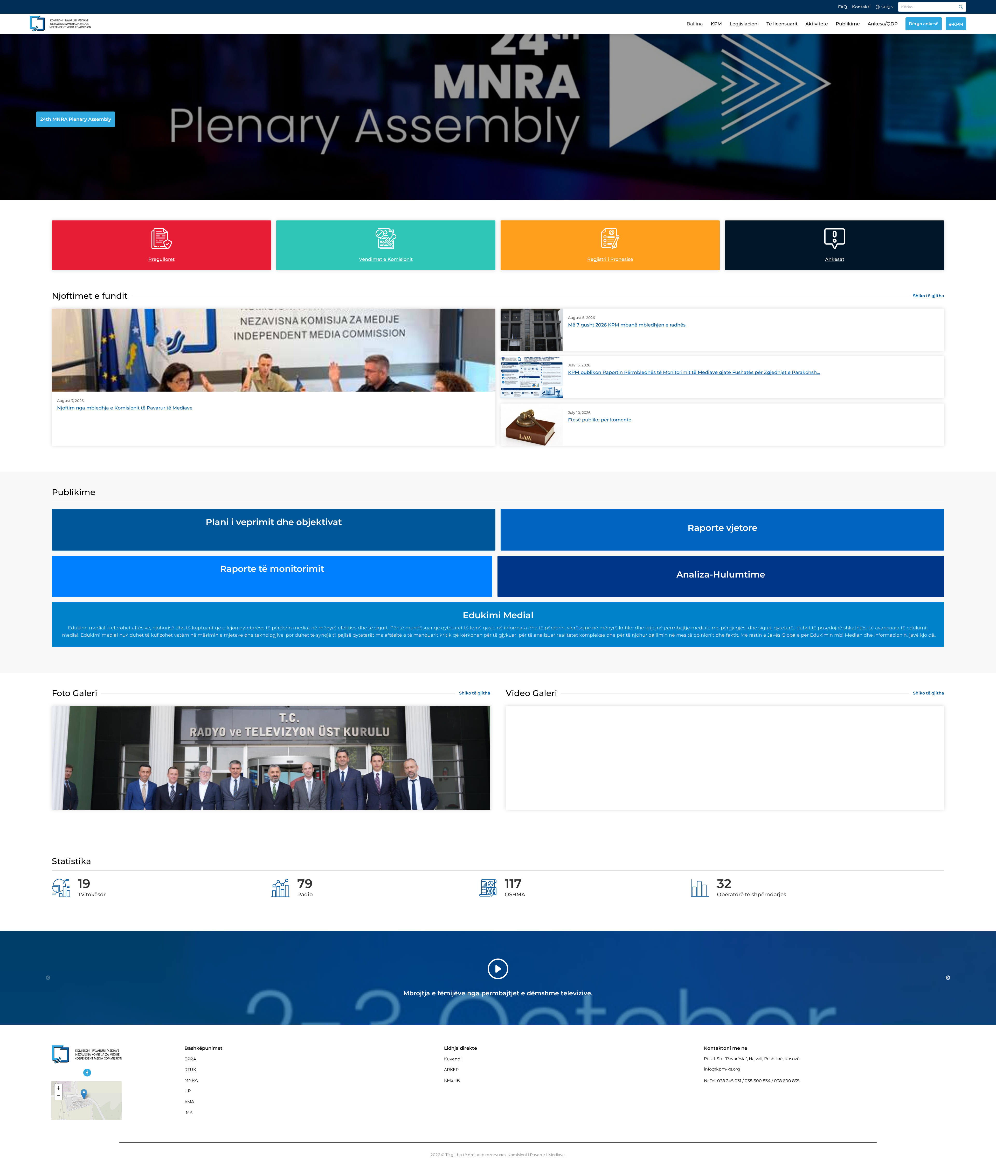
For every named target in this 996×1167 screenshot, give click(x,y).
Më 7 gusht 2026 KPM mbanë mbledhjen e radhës (627, 325)
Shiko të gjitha (928, 295)
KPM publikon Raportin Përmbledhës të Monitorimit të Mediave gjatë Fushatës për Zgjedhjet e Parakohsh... (694, 372)
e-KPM (956, 24)
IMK (188, 1112)
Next (948, 978)
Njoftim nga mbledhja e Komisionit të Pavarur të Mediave (124, 408)
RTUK (190, 1069)
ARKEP (451, 1069)
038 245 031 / (731, 1080)
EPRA (190, 1059)
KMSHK (452, 1080)
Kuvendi (452, 1059)
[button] (84, 1094)
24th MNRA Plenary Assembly (75, 119)
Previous (48, 978)
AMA (189, 1101)
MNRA (191, 1080)
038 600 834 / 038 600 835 (772, 1080)
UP (187, 1090)
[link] (961, 6)
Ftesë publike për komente (599, 420)
